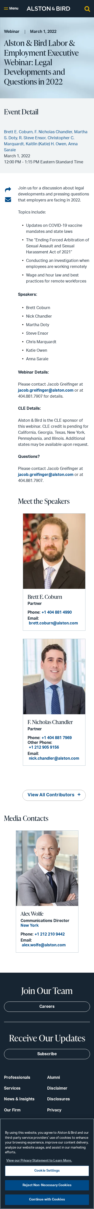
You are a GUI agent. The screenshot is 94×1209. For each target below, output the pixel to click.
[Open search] (87, 8)
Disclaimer (57, 1088)
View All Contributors (51, 795)
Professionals (17, 1078)
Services (12, 1088)
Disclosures (58, 1099)
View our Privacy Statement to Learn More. (39, 1160)
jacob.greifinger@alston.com (45, 390)
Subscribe (47, 1054)
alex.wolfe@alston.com (44, 945)
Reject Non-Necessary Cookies (47, 1185)
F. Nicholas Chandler (50, 722)
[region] (47, 1163)
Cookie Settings (47, 1170)
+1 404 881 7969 (57, 738)
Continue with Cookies (47, 1199)
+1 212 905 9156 (44, 747)
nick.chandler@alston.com (54, 758)
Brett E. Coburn (45, 597)
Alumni (53, 1078)
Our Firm (12, 1110)
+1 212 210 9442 (50, 934)
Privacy (54, 1110)
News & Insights (19, 1099)
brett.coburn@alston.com (53, 623)
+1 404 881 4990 (57, 612)
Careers (47, 1007)
